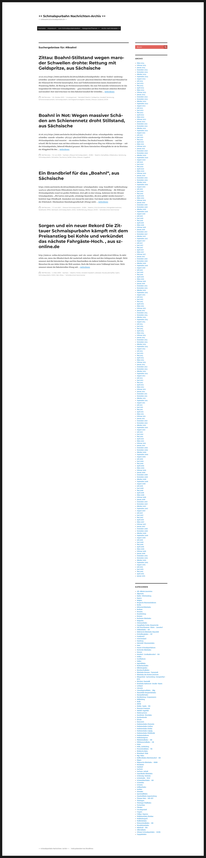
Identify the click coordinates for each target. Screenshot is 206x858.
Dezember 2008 (142, 475)
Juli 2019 (140, 189)
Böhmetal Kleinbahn (144, 607)
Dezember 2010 (142, 421)
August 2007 (141, 511)
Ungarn (139, 812)
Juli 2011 (139, 405)
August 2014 (141, 322)
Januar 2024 (141, 68)
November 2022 (142, 99)
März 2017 (140, 252)
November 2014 (142, 315)
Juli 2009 (140, 459)
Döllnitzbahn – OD (143, 630)
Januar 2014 (141, 337)
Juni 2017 (140, 245)
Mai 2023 (140, 86)
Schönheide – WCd (143, 778)
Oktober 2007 (141, 506)
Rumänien (140, 765)
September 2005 (142, 562)
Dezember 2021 (142, 124)
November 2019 (142, 180)
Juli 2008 (140, 486)
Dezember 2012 (142, 367)
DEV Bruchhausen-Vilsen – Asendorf (150, 627)
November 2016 (142, 261)
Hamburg (140, 641)
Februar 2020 (141, 173)
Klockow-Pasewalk (143, 681)
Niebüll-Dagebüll (143, 711)
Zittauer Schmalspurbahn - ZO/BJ (81, 155)
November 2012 (142, 369)
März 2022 (140, 117)
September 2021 (142, 131)
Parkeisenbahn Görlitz (144, 729)
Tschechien (141, 805)
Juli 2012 (140, 378)
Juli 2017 (140, 243)
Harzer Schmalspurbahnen (146, 648)
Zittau (74, 157)
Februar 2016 (141, 281)
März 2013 (140, 360)
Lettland (140, 686)
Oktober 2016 (141, 263)
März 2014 (140, 333)
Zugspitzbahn (141, 834)
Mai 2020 (140, 167)
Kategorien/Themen (89, 28)
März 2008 (140, 495)
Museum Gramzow (143, 708)
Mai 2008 (140, 490)
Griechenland (141, 639)
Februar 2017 (141, 254)
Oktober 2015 (141, 290)
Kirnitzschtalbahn (143, 670)
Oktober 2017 (141, 236)
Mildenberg (141, 699)
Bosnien (140, 612)
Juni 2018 (140, 218)
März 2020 (140, 171)
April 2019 (140, 196)
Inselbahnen (141, 659)
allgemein (140, 594)
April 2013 (140, 358)
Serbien (139, 789)
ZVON (106, 99)
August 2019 (141, 187)
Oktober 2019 (141, 182)
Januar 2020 (141, 176)
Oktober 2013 (141, 344)
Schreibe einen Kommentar (109, 210)
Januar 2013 (141, 364)
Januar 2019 (141, 203)
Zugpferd (86, 157)
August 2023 (141, 79)
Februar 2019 (141, 200)
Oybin (117, 273)
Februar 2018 (141, 227)
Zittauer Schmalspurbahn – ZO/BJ (148, 832)
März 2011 (140, 414)
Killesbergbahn (142, 668)
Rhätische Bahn (142, 751)
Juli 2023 (140, 81)
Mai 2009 (140, 463)
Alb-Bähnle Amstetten (144, 591)
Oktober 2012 (141, 371)
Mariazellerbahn (142, 695)
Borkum (139, 609)
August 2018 (141, 214)
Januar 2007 (141, 526)
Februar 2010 (141, 443)
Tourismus (63, 157)
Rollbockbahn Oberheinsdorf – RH (149, 758)
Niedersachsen (142, 713)
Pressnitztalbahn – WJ (144, 749)
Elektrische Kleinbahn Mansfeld (148, 632)
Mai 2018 (140, 221)
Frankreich (141, 636)
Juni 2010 (140, 434)
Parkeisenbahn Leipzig (144, 731)
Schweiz (140, 785)
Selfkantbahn (141, 787)
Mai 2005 (140, 571)
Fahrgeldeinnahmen (114, 207)
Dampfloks (105, 155)
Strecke (88, 99)
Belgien (139, 600)
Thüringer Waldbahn (144, 803)
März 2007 (140, 522)
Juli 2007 (140, 513)
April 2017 (140, 250)
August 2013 (141, 349)
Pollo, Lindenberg (143, 747)
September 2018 (142, 212)
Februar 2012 (141, 389)
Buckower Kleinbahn (144, 618)
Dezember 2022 (142, 97)
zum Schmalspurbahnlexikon (69, 28)
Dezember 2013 (142, 340)
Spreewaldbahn (142, 794)
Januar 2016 (141, 284)
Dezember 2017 (142, 232)
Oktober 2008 (141, 479)
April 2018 (140, 223)
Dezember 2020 (142, 151)
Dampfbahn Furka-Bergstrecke (147, 625)
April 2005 (140, 574)
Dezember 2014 (142, 313)
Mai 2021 (140, 140)
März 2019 (140, 198)
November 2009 (142, 450)
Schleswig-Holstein (144, 776)
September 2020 (142, 158)
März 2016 (140, 279)
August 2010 (141, 430)
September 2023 (142, 77)
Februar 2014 (141, 335)
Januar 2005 (141, 576)
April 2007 (140, 520)
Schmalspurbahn (61, 99)
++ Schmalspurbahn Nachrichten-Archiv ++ (72, 16)
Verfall (69, 157)
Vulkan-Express (142, 814)
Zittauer (94, 99)
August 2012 (141, 376)
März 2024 (140, 63)
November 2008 (142, 477)
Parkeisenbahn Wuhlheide (146, 733)
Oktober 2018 (141, 209)
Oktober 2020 (141, 155)
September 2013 (142, 346)
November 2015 (142, 288)
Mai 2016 (140, 275)
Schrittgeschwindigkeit (76, 99)
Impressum (52, 28)
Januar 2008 (141, 499)
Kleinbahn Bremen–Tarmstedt (147, 672)
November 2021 (142, 126)
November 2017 (142, 234)
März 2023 (140, 90)
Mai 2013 (140, 355)
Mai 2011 (140, 409)
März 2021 (140, 144)
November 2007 (142, 504)
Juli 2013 (140, 351)
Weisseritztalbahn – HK (145, 823)
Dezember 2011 (142, 394)
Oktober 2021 (141, 128)
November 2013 (142, 342)
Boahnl (88, 97)
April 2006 (140, 547)
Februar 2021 (141, 146)
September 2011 (142, 400)
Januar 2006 (141, 553)
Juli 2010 (140, 432)
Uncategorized (71, 97)
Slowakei (140, 792)
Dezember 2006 (142, 529)
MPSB (139, 704)
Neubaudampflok (108, 273)
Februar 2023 (141, 92)
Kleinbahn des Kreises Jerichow (147, 675)
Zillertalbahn (141, 830)
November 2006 (142, 531)
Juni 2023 (140, 83)
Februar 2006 (141, 551)
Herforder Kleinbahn (144, 650)
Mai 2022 (140, 113)
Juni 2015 (140, 299)
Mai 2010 (140, 436)
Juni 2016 (140, 272)
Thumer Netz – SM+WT (145, 798)
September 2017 (142, 239)
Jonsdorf (103, 97)
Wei (57, 275)
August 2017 (141, 241)
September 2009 (142, 454)
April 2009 (140, 466)
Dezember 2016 (142, 259)
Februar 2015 (141, 308)
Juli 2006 (140, 540)
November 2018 (142, 207)
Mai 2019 (140, 194)
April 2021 (140, 142)
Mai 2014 (140, 328)
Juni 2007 (140, 515)
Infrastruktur (113, 155)
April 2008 (140, 493)
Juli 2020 (140, 162)
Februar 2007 (141, 524)
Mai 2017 (140, 248)
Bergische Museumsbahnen (146, 603)
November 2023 (142, 72)
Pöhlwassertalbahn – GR (145, 742)
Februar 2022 (141, 119)
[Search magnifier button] (165, 47)
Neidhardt (42, 210)
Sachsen (66, 155)
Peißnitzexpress (142, 738)
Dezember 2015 (142, 286)
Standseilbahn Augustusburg (147, 796)
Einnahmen (102, 207)
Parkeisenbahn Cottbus (145, 726)
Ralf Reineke (46, 97)
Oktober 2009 (141, 452)
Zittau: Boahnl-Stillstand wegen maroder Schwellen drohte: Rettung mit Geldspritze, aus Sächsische (81, 63)
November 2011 (142, 396)
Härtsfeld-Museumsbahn (145, 643)
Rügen (139, 760)
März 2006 (140, 549)
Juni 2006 (140, 542)
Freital (78, 273)
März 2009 (140, 468)
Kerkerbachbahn (142, 666)
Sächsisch (55, 210)
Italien (139, 661)
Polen (139, 744)
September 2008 (142, 481)
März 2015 (140, 306)
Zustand (100, 99)
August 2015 (141, 295)
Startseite (41, 28)
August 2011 (141, 403)
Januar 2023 (141, 95)
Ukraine (139, 807)
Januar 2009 (141, 472)
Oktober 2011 (141, 398)
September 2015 (142, 292)
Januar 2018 (141, 230)
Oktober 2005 (141, 560)
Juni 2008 (140, 488)
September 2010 (142, 427)
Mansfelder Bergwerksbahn (146, 693)
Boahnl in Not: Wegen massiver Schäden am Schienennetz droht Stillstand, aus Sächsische (82, 120)
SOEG (74, 210)
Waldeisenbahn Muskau (145, 816)
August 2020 (141, 160)
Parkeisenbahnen (143, 735)
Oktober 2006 (141, 533)
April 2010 (140, 439)
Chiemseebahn (142, 623)
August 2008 (141, 484)
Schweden (140, 783)
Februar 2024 (141, 65)
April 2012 (140, 385)
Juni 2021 (140, 137)
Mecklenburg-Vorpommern (146, 697)
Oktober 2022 (141, 101)
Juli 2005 (140, 567)
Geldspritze (95, 97)
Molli (138, 702)
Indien (139, 657)
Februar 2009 (141, 470)
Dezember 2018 (142, 205)
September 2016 (142, 266)
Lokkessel (97, 273)
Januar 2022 (141, 122)
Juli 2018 (140, 216)
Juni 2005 (140, 569)
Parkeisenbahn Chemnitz (145, 724)
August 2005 (141, 565)
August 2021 (141, 133)
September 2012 (142, 373)
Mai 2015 (140, 301)
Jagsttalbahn (141, 663)
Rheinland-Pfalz (142, 753)
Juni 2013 (140, 353)
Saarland (140, 767)
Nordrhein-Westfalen (144, 715)
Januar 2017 (141, 257)
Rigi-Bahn (140, 756)
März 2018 (140, 225)
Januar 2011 (141, 418)
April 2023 (140, 88)
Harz (138, 645)
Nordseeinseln (142, 717)
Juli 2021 (140, 135)
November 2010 (142, 423)
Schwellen (55, 157)
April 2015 (140, 304)
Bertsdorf (81, 97)
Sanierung (110, 97)
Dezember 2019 (142, 178)
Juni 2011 (140, 407)
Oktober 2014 (141, 317)
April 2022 (140, 115)
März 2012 (140, 387)
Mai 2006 (140, 544)
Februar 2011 (141, 416)
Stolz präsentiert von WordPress (82, 849)
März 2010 (140, 441)
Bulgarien (140, 621)
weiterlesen (109, 92)
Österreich (140, 722)
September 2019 (142, 185)
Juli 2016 (140, 270)
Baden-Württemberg (144, 596)
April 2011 (140, 412)
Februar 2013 (141, 362)
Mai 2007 (140, 517)
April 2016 (140, 277)
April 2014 (140, 331)
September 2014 (142, 319)
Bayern (139, 598)
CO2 (95, 207)
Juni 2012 (140, 380)
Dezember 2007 (142, 502)
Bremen (139, 616)
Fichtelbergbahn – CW (144, 634)
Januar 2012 (141, 391)
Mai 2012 (140, 382)
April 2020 (140, 169)
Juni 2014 (140, 326)
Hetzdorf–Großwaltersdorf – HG (148, 654)
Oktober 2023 (141, 74)
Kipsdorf (91, 273)
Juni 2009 (140, 461)
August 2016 (141, 268)
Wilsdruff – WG (142, 828)
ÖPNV (49, 210)
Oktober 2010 (141, 425)
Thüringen (140, 801)
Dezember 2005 (142, 556)
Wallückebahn (142, 821)
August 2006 (141, 538)
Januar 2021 (141, 149)
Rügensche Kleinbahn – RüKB (147, 762)
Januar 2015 (141, 310)
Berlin (139, 605)
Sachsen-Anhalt (142, 771)
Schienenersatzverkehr (47, 99)
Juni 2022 (140, 110)
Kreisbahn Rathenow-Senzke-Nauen (149, 684)
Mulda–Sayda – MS (143, 706)
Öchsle (139, 720)
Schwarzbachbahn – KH (145, 780)
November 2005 (142, 558)
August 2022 (141, 106)
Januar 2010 (141, 445)
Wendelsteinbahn (143, 825)
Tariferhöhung (82, 210)
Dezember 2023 (142, 70)
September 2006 (142, 535)
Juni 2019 (140, 191)
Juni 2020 (140, 164)
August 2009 (141, 457)
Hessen (139, 652)
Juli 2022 (140, 108)
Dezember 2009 (142, 448)
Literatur (140, 688)
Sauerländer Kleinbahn (145, 774)
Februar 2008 (141, 497)
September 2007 (142, 508)
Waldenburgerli (142, 819)
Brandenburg (141, 614)
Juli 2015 (140, 297)
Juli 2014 (140, 324)
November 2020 (142, 153)
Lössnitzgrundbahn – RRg (146, 690)
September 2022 (142, 104)
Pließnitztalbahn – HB (144, 740)
